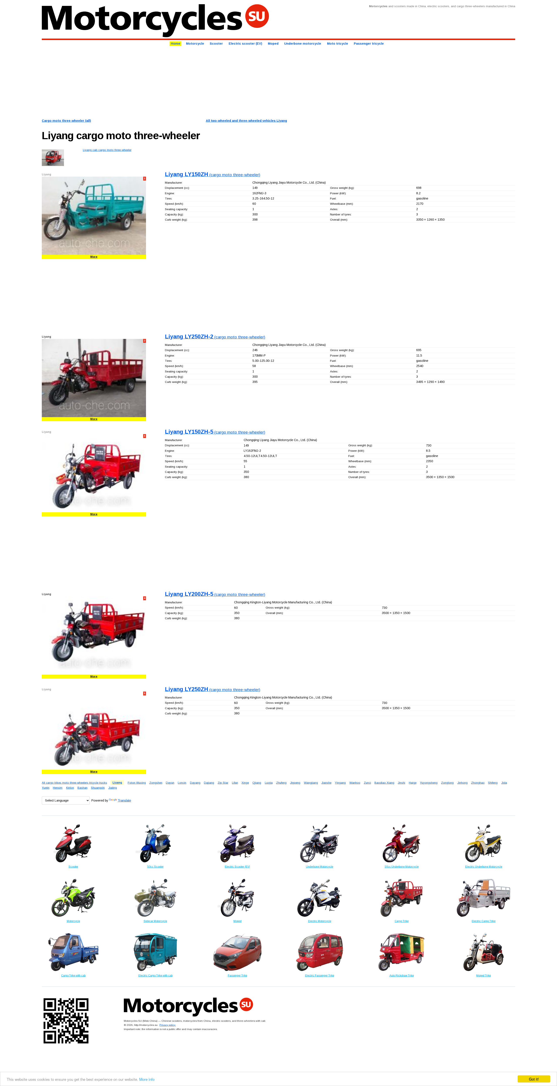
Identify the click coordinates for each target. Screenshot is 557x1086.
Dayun (170, 782)
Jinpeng (295, 782)
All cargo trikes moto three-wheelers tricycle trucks (74, 782)
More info (146, 1079)
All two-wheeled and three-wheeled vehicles (246, 120)
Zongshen (155, 782)
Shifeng (493, 782)
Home (175, 44)
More (93, 256)
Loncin (182, 782)
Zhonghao (478, 782)
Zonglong (447, 782)
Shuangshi (98, 787)
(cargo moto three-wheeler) (212, 175)
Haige (412, 782)
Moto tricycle (337, 44)
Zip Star (223, 782)
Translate (124, 800)
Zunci (367, 782)
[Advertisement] (172, 81)
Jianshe (326, 782)
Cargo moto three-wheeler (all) (66, 120)
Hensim (57, 787)
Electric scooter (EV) (245, 44)
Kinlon (70, 787)
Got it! (534, 1079)
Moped (273, 44)
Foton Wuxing (137, 782)
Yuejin (45, 787)
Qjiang (256, 782)
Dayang (195, 782)
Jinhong (462, 782)
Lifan (235, 782)
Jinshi (401, 782)
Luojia (269, 782)
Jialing (112, 787)
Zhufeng (281, 782)
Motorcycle (195, 44)
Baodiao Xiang (384, 782)
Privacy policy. (167, 1024)
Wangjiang (311, 782)
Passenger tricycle (369, 44)
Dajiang (209, 782)
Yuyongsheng (429, 782)
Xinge (245, 782)
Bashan (82, 787)
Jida (504, 782)
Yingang (340, 782)
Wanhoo (354, 782)
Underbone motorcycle (302, 44)
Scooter (216, 44)
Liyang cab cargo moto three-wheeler (107, 150)
